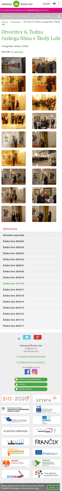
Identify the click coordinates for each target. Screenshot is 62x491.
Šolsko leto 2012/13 (13, 313)
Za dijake (7, 16)
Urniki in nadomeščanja (30, 379)
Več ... (37, 488)
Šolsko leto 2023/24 (13, 247)
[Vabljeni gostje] (46, 121)
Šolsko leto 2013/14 (13, 307)
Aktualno (44, 10)
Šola (2, 10)
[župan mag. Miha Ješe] (16, 84)
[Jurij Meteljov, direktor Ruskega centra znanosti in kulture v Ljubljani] (16, 158)
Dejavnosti (21, 10)
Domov (5, 21)
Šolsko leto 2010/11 (13, 325)
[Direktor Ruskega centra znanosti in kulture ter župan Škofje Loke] (46, 65)
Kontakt (46, 3)
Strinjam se (53, 487)
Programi (10, 10)
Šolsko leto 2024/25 (13, 241)
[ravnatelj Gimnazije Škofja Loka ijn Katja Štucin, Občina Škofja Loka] (46, 214)
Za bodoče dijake (41, 16)
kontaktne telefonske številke (32, 356)
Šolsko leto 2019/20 (13, 271)
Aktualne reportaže (13, 235)
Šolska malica (25, 389)
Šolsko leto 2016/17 (13, 289)
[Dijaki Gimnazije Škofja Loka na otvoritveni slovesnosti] (46, 102)
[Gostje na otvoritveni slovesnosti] (16, 121)
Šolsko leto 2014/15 (13, 301)
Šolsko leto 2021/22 (13, 259)
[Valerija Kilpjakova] (16, 214)
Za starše (22, 16)
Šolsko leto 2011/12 (13, 319)
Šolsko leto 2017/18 (13, 283)
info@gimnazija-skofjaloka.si (32, 362)
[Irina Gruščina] (16, 139)
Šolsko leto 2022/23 (13, 253)
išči (59, 16)
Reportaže (33, 10)
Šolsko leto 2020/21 (13, 265)
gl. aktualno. (18, 51)
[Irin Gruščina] (46, 139)
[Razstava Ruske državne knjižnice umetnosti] (16, 65)
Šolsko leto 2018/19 (13, 277)
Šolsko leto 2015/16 (13, 295)
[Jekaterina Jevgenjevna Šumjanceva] (16, 102)
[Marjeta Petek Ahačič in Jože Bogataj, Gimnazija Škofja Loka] (46, 84)
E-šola (22, 384)
